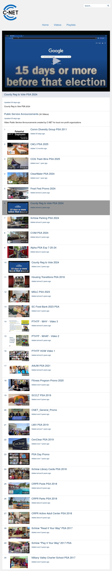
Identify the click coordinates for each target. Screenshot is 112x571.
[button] (56, 61)
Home (45, 24)
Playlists (71, 24)
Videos (57, 24)
